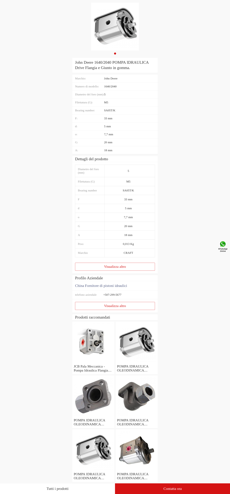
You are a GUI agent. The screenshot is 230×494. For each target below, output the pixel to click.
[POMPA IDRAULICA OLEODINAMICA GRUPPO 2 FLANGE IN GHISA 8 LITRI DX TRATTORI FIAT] (137, 470)
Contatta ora (172, 489)
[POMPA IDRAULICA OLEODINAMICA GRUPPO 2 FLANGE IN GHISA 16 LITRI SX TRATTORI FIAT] (137, 416)
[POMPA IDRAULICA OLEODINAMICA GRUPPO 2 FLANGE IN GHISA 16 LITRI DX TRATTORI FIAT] (93, 416)
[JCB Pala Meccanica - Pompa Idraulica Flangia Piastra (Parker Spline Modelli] (93, 362)
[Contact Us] (223, 247)
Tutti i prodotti (58, 489)
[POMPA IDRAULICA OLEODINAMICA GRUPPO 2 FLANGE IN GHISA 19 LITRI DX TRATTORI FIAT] (137, 362)
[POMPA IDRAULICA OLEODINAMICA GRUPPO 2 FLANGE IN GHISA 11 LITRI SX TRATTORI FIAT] (93, 470)
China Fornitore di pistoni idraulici (101, 286)
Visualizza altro (115, 267)
